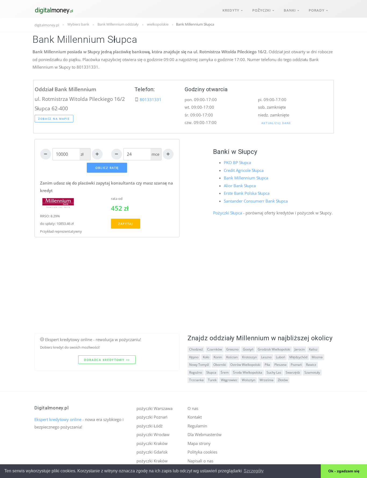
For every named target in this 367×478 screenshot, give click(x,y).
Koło (206, 357)
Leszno (266, 357)
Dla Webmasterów (205, 434)
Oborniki (219, 364)
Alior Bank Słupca (240, 185)
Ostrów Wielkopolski (245, 364)
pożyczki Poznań (151, 417)
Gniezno (232, 349)
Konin (218, 357)
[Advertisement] (183, 295)
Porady (317, 10)
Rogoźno (195, 372)
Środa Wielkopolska (247, 372)
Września (267, 380)
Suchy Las (274, 372)
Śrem (225, 372)
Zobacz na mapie (54, 119)
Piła (267, 364)
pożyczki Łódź (149, 426)
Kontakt (195, 417)
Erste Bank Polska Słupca (246, 193)
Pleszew (280, 364)
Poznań (296, 364)
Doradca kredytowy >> (107, 360)
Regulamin (197, 426)
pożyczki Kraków (152, 443)
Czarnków (214, 349)
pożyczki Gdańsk (152, 452)
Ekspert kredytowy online (57, 419)
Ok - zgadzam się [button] (343, 471)
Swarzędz (293, 372)
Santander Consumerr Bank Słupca (256, 201)
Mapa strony (199, 443)
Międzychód (298, 357)
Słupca (211, 372)
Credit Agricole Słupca (244, 170)
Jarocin (299, 349)
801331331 (150, 99)
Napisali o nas (200, 460)
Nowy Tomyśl (199, 364)
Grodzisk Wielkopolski (274, 349)
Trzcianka (196, 380)
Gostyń (248, 349)
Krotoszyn (249, 357)
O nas (193, 408)
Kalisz (313, 349)
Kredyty (231, 10)
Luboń (280, 357)
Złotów (283, 380)
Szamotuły (312, 372)
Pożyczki (262, 10)
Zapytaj (125, 224)
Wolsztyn (248, 380)
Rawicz (311, 364)
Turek (212, 380)
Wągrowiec (229, 380)
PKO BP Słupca (237, 162)
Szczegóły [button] (254, 471)
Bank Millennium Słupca (246, 177)
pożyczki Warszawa (154, 408)
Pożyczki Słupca (227, 212)
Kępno (194, 357)
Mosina (317, 357)
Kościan (232, 357)
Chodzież (196, 349)
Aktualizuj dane (276, 123)
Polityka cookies (202, 452)
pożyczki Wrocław (153, 434)
